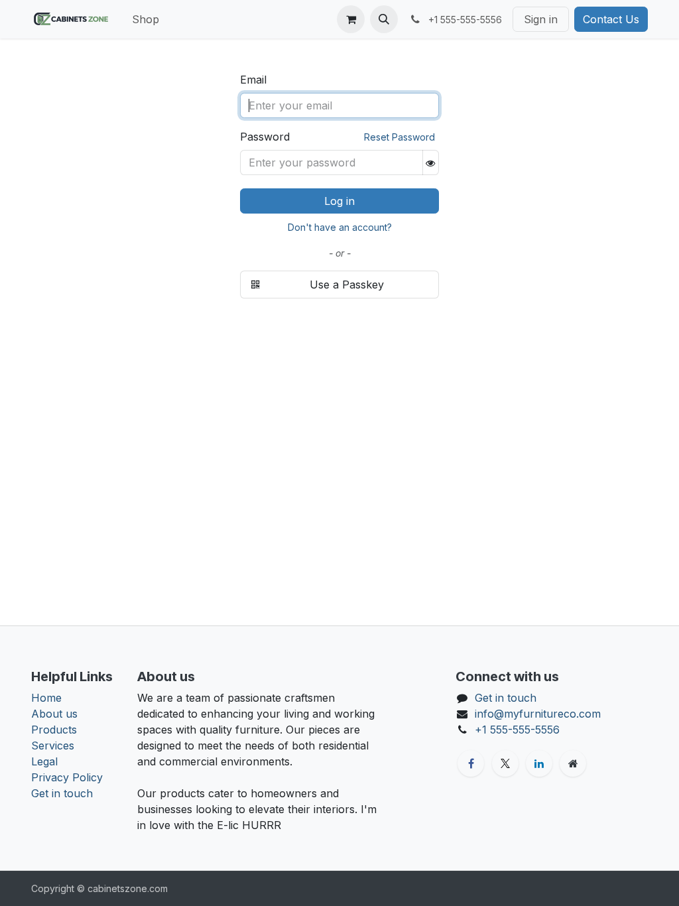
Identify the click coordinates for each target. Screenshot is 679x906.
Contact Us (611, 19)
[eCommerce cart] (351, 19)
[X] (505, 763)
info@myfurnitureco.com (538, 713)
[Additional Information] (573, 763)
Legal (44, 761)
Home (46, 697)
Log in (339, 201)
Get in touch (62, 793)
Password (265, 136)
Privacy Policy (67, 777)
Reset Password (399, 137)
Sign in (541, 19)
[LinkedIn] (539, 763)
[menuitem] (145, 19)
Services (52, 745)
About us (54, 713)
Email (253, 79)
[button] (384, 19)
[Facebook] (471, 763)
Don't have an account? (340, 227)
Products (54, 729)
